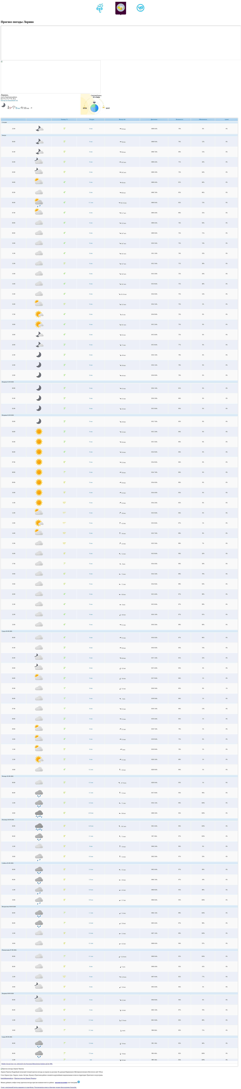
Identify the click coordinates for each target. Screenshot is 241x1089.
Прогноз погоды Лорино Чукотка (25, 1078)
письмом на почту (61, 1082)
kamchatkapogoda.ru (7, 1078)
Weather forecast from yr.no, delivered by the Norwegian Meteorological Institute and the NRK (27, 1064)
